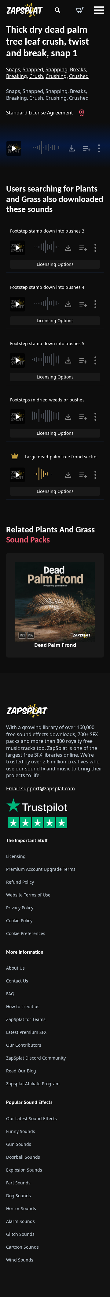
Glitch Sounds (20, 1234)
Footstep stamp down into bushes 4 (47, 287)
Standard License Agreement (39, 112)
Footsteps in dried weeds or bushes (47, 400)
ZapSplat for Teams (26, 1019)
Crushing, (57, 76)
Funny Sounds (20, 1131)
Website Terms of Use (28, 895)
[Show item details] (99, 148)
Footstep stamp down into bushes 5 (47, 343)
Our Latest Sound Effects (31, 1118)
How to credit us (22, 1006)
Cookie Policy (19, 920)
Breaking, (17, 76)
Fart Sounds (18, 1183)
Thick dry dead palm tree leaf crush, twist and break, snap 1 (47, 42)
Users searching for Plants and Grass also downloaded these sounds (54, 199)
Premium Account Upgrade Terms (40, 869)
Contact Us (17, 981)
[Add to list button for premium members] (86, 148)
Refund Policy (20, 882)
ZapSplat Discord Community (36, 1058)
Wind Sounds (19, 1260)
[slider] (45, 147)
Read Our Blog (21, 1071)
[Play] (13, 148)
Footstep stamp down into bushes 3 (47, 231)
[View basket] (80, 10)
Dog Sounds (18, 1195)
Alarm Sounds (20, 1221)
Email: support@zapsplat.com (40, 788)
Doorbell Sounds (23, 1157)
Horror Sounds (21, 1208)
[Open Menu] (99, 10)
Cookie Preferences (25, 933)
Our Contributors (23, 1045)
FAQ (10, 994)
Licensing (16, 856)
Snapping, (57, 69)
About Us (15, 968)
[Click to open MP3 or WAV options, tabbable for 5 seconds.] (71, 148)
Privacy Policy (19, 908)
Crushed (79, 76)
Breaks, (78, 69)
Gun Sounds (18, 1144)
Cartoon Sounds (22, 1247)
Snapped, (33, 69)
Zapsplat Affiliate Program (33, 1083)
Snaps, (13, 69)
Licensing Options (55, 264)
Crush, (36, 76)
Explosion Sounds (24, 1170)
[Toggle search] (57, 10)
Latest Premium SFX (26, 1032)
